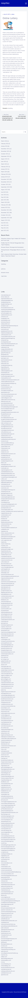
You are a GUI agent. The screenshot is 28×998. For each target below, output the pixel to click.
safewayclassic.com (6, 334)
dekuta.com (4, 861)
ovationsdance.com (6, 515)
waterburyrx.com (5, 731)
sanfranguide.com (5, 569)
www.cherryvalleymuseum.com (9, 394)
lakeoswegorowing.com (7, 947)
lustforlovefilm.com (6, 608)
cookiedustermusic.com (7, 704)
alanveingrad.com (5, 677)
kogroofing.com (5, 367)
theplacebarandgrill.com (7, 729)
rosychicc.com (4, 545)
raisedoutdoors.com (6, 435)
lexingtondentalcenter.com (8, 498)
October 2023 (4, 184)
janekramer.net (5, 655)
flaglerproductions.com (7, 592)
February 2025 (4, 166)
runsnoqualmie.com (6, 828)
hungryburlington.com (6, 650)
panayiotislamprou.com (7, 374)
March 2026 (4, 141)
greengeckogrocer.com (6, 493)
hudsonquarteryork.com (7, 893)
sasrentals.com (5, 488)
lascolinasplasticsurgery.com (8, 839)
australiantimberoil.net (7, 403)
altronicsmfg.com (5, 322)
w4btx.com (4, 479)
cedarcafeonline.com (6, 311)
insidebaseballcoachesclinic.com (9, 920)
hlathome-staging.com (7, 495)
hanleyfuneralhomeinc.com (8, 473)
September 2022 (5, 217)
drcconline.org (4, 727)
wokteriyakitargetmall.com (8, 497)
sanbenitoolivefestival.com (8, 558)
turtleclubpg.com (5, 715)
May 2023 (3, 197)
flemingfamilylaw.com (6, 944)
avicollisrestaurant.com (7, 726)
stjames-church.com (6, 626)
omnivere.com (4, 316)
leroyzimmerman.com (6, 940)
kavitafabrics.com (5, 708)
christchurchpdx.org (6, 601)
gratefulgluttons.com (6, 553)
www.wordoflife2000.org (7, 443)
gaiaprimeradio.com (6, 661)
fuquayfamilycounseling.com (8, 949)
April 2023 (3, 199)
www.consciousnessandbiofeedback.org (11, 872)
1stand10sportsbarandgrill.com (9, 477)
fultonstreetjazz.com (6, 387)
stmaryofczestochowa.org (7, 641)
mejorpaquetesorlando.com (8, 475)
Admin (13, 14)
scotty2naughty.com (6, 628)
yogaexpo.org (4, 531)
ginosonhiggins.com (6, 679)
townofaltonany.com (6, 688)
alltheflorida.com (5, 919)
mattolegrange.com (6, 668)
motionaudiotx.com (6, 960)
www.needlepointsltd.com (7, 836)
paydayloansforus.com (6, 331)
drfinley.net (4, 942)
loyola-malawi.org (5, 544)
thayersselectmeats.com (7, 762)
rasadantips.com (5, 318)
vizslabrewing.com (5, 455)
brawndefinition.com (6, 594)
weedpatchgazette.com (7, 461)
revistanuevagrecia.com (7, 625)
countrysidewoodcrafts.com (8, 336)
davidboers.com (5, 781)
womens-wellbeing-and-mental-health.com (12, 511)
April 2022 (3, 230)
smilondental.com (5, 484)
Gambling (10, 108)
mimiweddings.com (6, 965)
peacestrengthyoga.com (7, 810)
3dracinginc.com (5, 572)
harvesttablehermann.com (7, 408)
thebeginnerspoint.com (7, 565)
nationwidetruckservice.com (8, 713)
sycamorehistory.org (6, 868)
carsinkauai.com (5, 922)
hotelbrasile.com (5, 385)
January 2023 (4, 207)
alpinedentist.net (5, 369)
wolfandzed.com (5, 859)
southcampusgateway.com (7, 376)
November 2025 (5, 151)
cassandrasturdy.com (6, 556)
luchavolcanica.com (6, 709)
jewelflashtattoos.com (7, 351)
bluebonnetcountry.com (7, 356)
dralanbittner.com (5, 457)
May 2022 (3, 228)
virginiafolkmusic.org (6, 513)
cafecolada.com (5, 562)
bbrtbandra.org (4, 354)
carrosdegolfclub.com (6, 410)
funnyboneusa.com (6, 702)
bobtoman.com (5, 363)
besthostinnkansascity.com (8, 967)
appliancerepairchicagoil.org (8, 338)
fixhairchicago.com (5, 742)
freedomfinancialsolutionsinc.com (9, 812)
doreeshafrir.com (5, 630)
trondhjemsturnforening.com (8, 902)
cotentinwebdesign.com (7, 396)
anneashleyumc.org (6, 821)
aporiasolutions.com (6, 763)
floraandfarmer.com (6, 414)
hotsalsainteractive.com (7, 307)
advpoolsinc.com (5, 733)
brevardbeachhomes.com (7, 417)
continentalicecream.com (7, 596)
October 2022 (4, 215)
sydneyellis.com (5, 500)
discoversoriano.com (6, 563)
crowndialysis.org (5, 502)
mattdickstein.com (5, 785)
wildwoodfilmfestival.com (7, 381)
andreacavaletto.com (6, 535)
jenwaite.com (4, 937)
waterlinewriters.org (6, 771)
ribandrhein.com (5, 516)
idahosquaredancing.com (7, 444)
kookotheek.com (5, 372)
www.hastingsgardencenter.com (9, 875)
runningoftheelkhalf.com (7, 807)
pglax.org (3, 690)
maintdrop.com (5, 361)
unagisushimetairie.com (7, 349)
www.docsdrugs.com (6, 830)
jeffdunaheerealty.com (7, 809)
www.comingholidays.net (7, 567)
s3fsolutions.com (5, 416)
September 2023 (5, 187)
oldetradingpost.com (6, 397)
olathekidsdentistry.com (7, 471)
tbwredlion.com (5, 906)
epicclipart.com (5, 358)
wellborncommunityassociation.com (10, 379)
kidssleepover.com (5, 327)
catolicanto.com (5, 520)
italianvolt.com (5, 452)
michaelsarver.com (5, 491)
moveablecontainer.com (7, 390)
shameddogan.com (5, 772)
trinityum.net (4, 881)
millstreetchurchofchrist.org (8, 924)
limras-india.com (5, 297)
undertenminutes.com (6, 315)
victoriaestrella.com (6, 718)
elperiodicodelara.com (6, 298)
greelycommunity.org (6, 617)
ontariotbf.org (4, 340)
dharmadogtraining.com (7, 958)
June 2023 (3, 194)
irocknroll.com (4, 441)
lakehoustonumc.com (6, 789)
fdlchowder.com (5, 834)
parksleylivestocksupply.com (8, 536)
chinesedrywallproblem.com (8, 697)
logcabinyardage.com (6, 780)
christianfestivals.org (6, 672)
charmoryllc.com (5, 571)
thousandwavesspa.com (7, 720)
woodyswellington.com (7, 888)
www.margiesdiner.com (7, 832)
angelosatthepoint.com (7, 735)
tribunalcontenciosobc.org (7, 583)
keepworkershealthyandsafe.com (9, 343)
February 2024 (4, 174)
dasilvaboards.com (5, 587)
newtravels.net (5, 329)
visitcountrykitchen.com (7, 673)
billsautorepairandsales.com (8, 908)
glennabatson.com (5, 589)
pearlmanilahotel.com (6, 360)
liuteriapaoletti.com (6, 693)
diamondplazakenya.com (7, 904)
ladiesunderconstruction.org (8, 399)
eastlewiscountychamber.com (8, 581)
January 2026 (4, 146)
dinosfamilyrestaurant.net (7, 405)
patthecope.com (5, 747)
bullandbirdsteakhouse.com (8, 837)
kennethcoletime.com (6, 648)
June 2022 (3, 225)
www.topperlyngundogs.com (8, 805)
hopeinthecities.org (6, 551)
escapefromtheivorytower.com (9, 419)
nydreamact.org (5, 347)
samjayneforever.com (6, 915)
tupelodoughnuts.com (6, 470)
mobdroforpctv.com (6, 554)
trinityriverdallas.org (6, 524)
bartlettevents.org (6, 388)
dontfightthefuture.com (7, 426)
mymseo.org (4, 955)
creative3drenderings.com (7, 776)
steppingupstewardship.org (7, 850)
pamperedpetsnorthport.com (8, 466)
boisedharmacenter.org (6, 538)
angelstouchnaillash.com (7, 480)
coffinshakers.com (5, 639)
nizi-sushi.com (4, 657)
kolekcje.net (4, 518)
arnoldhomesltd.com (6, 428)
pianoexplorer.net (5, 877)
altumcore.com (5, 754)
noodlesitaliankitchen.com (7, 345)
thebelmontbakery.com (7, 333)
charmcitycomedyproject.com (8, 632)
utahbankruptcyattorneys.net (8, 439)
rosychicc (5, 3)
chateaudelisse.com (6, 378)
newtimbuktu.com (5, 320)
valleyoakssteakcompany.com (8, 738)
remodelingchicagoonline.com (8, 845)
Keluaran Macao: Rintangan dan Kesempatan (12, 247)
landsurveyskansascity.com (7, 823)
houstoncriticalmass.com (7, 574)
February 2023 (4, 205)
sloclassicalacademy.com (7, 585)
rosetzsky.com (4, 621)
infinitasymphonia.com (6, 612)
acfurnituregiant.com (6, 313)
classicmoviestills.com (6, 560)
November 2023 (5, 182)
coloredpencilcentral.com (7, 430)
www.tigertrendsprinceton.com (9, 801)
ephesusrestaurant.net (6, 886)
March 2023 (4, 202)
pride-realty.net (5, 928)
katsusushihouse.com (6, 616)
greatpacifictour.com (6, 717)
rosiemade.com (5, 468)
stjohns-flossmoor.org (6, 700)
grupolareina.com (5, 392)
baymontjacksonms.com (7, 686)
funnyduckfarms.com (6, 935)
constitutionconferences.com (8, 745)
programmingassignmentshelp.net (9, 325)
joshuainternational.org (7, 796)
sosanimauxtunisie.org (6, 365)
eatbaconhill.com (5, 324)
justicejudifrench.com (6, 643)
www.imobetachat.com (7, 783)
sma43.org (3, 843)
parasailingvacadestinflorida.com (9, 926)
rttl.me (3, 962)
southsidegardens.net (6, 879)
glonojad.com (4, 623)
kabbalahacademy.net (6, 482)
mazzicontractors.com (6, 882)
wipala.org (3, 542)
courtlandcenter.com (6, 722)
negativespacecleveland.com (8, 691)
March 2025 (4, 164)
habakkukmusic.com (6, 791)
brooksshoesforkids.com (7, 760)
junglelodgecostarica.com (7, 670)
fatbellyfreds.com (5, 890)
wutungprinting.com (6, 681)
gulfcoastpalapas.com (6, 767)
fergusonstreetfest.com (7, 913)
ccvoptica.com (4, 852)
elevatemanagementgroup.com (9, 938)
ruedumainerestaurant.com (8, 619)
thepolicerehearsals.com (7, 578)
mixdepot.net (4, 864)
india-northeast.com (6, 423)
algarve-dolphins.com (6, 675)
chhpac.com (4, 956)
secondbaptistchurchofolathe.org (9, 953)
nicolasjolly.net (5, 610)
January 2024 (4, 177)
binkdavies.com (5, 599)
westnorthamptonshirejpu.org (8, 383)
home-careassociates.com (7, 533)
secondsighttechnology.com (8, 489)
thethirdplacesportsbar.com (8, 884)
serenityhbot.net (5, 794)
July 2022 (3, 222)
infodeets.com (4, 306)
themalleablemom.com (7, 646)
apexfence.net (4, 974)
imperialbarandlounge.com (7, 434)
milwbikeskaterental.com (7, 684)
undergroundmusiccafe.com (8, 971)
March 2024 (4, 171)
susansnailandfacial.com (7, 798)
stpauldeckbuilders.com (7, 825)
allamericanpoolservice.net (8, 506)
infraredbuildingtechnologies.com (9, 407)
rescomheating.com (6, 964)
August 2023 (4, 189)
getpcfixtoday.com (5, 352)
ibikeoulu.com (4, 637)
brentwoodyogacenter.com (8, 846)
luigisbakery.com (5, 855)
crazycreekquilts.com (6, 598)
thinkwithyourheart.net (7, 437)
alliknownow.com (5, 580)
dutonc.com (4, 664)
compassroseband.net (6, 753)
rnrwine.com (4, 946)
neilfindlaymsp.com (6, 724)
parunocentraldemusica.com (8, 899)
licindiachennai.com (6, 302)
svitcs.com (3, 749)
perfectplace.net (5, 525)
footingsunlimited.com (7, 827)
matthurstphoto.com (6, 917)
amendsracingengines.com (7, 816)
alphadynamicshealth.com (7, 929)
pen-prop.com (4, 800)
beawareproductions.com (7, 634)
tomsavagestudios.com (7, 509)
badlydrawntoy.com (6, 787)
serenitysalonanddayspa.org (8, 309)
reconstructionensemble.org (8, 706)
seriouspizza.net (5, 751)
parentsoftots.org (5, 774)
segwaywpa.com (5, 765)
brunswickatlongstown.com (8, 652)
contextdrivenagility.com (7, 635)
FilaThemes (24, 992)
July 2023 (3, 192)
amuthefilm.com (5, 607)
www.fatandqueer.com (6, 819)
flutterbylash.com (5, 931)
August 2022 (4, 220)
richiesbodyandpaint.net (7, 300)
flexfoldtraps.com (5, 814)
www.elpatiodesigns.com (7, 891)
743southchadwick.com (7, 421)
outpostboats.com (6, 547)
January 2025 (4, 169)
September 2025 (5, 156)
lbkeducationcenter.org (7, 522)
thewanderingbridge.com (7, 644)
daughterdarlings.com (6, 304)
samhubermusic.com (6, 973)
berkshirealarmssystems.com (8, 453)
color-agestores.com (6, 540)
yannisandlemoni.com (6, 459)
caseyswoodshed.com (6, 740)
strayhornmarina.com (6, 590)
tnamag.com (4, 758)
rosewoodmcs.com (6, 866)
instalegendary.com (6, 342)
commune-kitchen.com (6, 605)
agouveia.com (4, 951)
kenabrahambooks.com (7, 603)
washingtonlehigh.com (6, 854)
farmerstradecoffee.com (7, 778)
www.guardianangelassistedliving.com (10, 900)
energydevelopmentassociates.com (10, 412)
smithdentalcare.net (6, 969)
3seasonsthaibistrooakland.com (9, 527)
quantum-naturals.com (7, 909)
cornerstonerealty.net (6, 870)
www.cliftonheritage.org (7, 841)
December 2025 (5, 148)
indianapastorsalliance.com (8, 736)
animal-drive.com (5, 756)
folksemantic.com (5, 448)
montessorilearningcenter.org (8, 911)
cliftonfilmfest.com (6, 432)
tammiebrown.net (5, 663)
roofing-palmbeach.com (7, 425)
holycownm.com (5, 711)
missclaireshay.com (6, 295)
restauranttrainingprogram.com (9, 504)
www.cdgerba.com (5, 897)
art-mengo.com (5, 659)
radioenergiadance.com (6, 370)
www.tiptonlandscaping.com (8, 848)
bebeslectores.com (6, 401)
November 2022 (5, 212)
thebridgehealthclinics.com (7, 769)
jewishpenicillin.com (6, 507)
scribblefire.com (5, 529)
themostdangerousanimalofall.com (10, 576)
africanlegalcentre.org (6, 614)
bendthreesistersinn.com (7, 699)
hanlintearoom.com (6, 933)
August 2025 (4, 159)
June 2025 (3, 161)
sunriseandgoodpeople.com (8, 695)
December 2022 (5, 210)
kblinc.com (3, 462)
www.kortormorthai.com (7, 818)
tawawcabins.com (5, 446)
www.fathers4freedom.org (8, 803)
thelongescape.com (6, 666)
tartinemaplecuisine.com (7, 653)
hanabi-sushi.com (5, 857)
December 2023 (5, 179)
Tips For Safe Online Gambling (21, 116)
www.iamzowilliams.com (7, 873)
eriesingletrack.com (6, 464)
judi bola (3, 269)
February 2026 (4, 143)
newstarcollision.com (6, 486)
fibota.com (4, 895)
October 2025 (4, 154)
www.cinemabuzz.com (6, 863)
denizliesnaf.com (5, 744)
